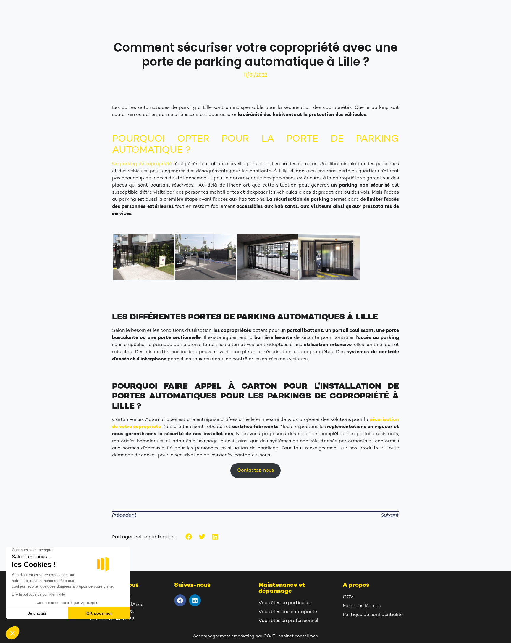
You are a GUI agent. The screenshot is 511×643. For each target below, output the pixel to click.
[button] (188, 536)
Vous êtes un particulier (284, 603)
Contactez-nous (255, 470)
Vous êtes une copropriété (287, 612)
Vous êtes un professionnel (288, 620)
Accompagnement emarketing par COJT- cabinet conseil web (255, 636)
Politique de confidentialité (373, 615)
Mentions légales (362, 606)
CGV (348, 597)
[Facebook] (180, 600)
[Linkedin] (195, 600)
